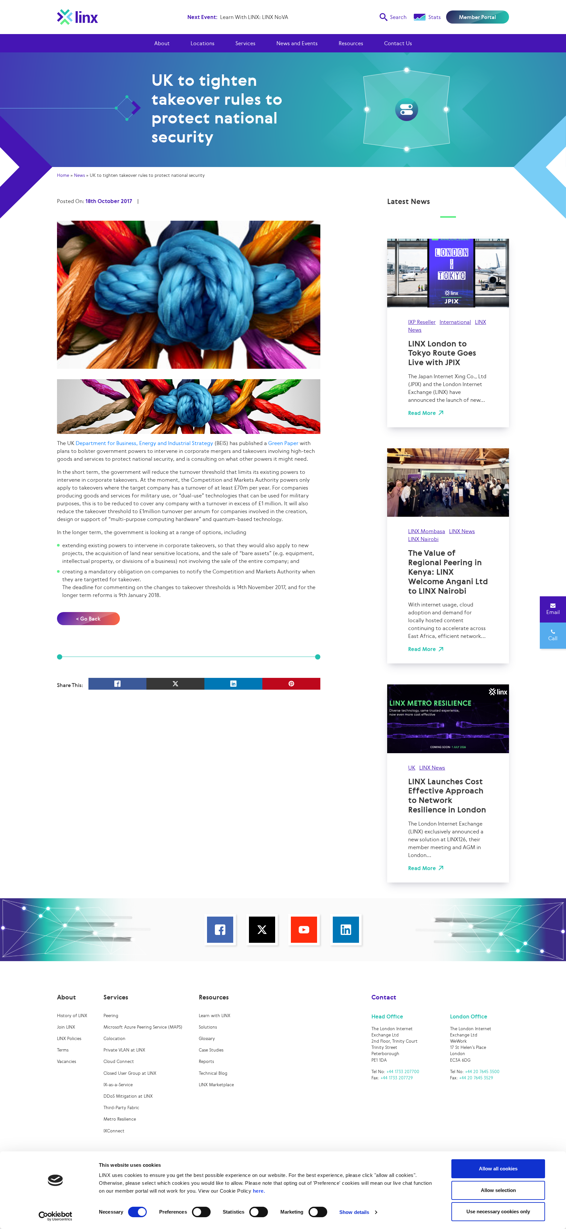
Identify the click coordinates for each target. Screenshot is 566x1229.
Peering (111, 1015)
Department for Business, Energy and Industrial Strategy (144, 443)
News (79, 175)
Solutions (208, 1027)
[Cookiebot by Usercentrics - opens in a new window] (55, 1216)
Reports (206, 1061)
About (162, 43)
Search (398, 17)
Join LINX (66, 1027)
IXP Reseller (422, 322)
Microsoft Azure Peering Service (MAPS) (143, 1027)
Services (245, 43)
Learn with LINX (214, 1015)
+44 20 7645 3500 (482, 1071)
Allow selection (498, 1190)
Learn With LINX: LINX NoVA (254, 17)
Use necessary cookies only (498, 1211)
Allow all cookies (498, 1168)
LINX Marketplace (216, 1085)
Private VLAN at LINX (124, 1050)
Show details (354, 1212)
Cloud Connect (119, 1061)
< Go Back (88, 618)
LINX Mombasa (426, 531)
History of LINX (72, 1015)
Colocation (114, 1038)
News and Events (297, 43)
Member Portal (477, 17)
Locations (203, 43)
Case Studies (211, 1050)
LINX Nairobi (423, 539)
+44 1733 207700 (403, 1071)
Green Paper (283, 443)
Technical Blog (213, 1073)
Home (63, 175)
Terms (62, 1050)
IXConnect (114, 1131)
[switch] (201, 1212)
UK (411, 767)
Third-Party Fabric (121, 1107)
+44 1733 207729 (397, 1078)
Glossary (207, 1038)
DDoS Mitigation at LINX (128, 1096)
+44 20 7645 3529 (476, 1078)
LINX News (462, 531)
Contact (383, 997)
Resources (351, 43)
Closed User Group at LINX (130, 1073)
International (455, 322)
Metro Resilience (120, 1119)
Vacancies (66, 1061)
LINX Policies (69, 1038)
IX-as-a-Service (118, 1085)
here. (259, 1191)
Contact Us (398, 43)
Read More (422, 413)
